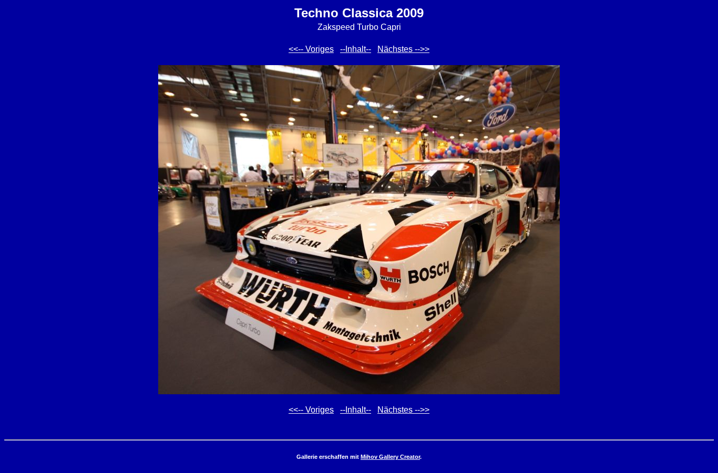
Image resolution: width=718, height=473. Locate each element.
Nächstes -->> (403, 49)
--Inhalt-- (355, 49)
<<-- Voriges (311, 49)
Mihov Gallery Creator (390, 457)
